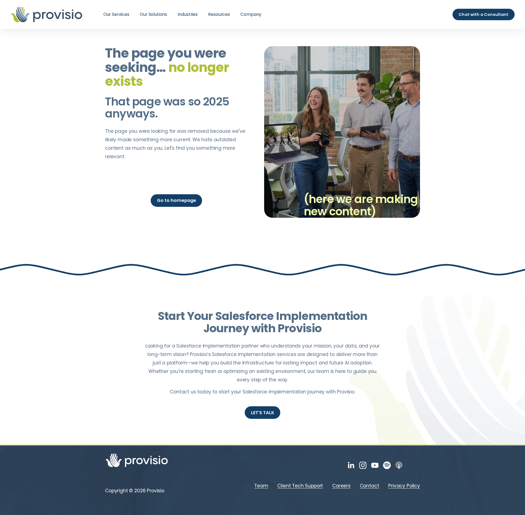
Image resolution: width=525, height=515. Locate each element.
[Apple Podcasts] (399, 465)
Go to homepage (176, 200)
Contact (369, 485)
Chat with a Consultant (483, 14)
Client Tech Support (300, 485)
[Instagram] (363, 465)
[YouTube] (375, 465)
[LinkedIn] (351, 465)
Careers (341, 485)
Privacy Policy (404, 485)
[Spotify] (387, 465)
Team (261, 485)
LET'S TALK (262, 413)
